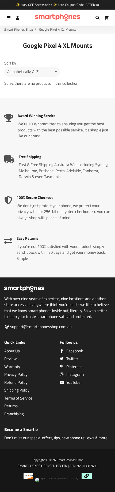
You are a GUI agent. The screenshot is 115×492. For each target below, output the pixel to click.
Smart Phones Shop (18, 29)
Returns (11, 406)
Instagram (75, 374)
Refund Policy (15, 382)
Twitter (72, 359)
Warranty (12, 367)
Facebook (74, 351)
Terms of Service (18, 398)
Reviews (11, 359)
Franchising (14, 414)
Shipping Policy (16, 390)
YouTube (73, 382)
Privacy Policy (15, 374)
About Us (12, 351)
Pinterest (74, 367)
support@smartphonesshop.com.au (40, 327)
